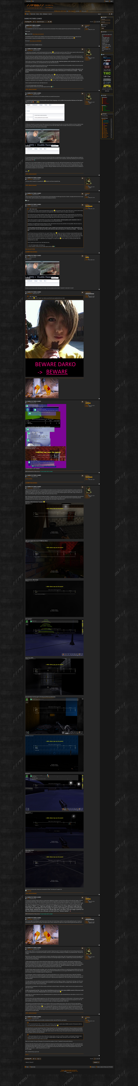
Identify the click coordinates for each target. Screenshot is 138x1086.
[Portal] (50, 5)
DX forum (107, 90)
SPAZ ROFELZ (105, 123)
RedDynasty (105, 132)
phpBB (65, 1071)
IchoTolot (105, 99)
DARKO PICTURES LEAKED (33, 18)
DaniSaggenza (29, 293)
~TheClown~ (87, 1016)
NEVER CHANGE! (28, 478)
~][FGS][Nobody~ (107, 36)
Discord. (27, 1054)
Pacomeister (87, 25)
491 (88, 101)
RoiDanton (105, 102)
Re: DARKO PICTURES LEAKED (33, 48)
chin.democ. (105, 106)
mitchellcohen (105, 136)
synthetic (87, 204)
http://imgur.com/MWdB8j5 (35, 40)
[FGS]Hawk (105, 98)
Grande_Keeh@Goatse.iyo (36, 44)
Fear (86, 255)
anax (86, 401)
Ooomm (104, 109)
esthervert (105, 137)
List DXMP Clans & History (31, 251)
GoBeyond (105, 128)
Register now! (103, 26)
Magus (104, 119)
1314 (89, 207)
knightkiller (105, 125)
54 (88, 1020)
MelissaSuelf (105, 133)
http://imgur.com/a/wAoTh (38, 34)
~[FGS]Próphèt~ (106, 120)
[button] (99, 22)
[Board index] (35, 6)
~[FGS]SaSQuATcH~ (106, 110)
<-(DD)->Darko (88, 55)
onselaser (105, 134)
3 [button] (97, 21)
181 (88, 295)
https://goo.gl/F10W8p (30, 249)
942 (88, 404)
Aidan (104, 127)
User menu (104, 17)
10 (88, 28)
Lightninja (105, 129)
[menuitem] (32, 1)
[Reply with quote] (82, 26)
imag (30, 890)
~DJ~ (104, 124)
